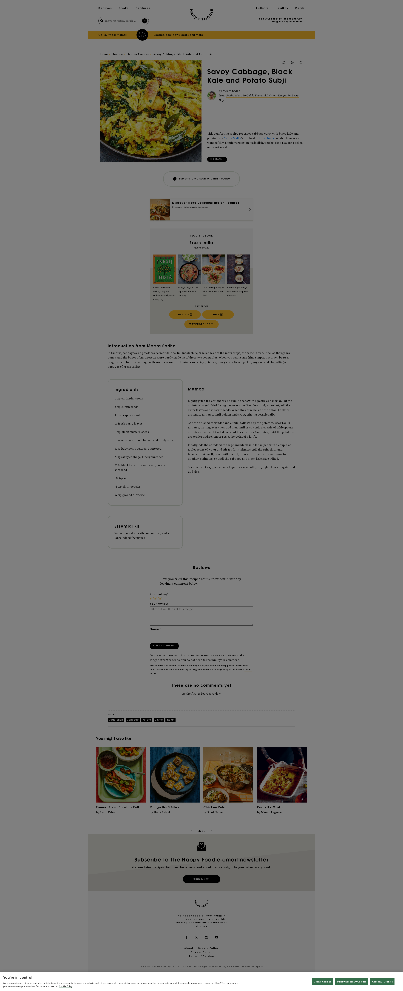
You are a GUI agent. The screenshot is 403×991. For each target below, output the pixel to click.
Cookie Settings (322, 981)
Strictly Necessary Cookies (351, 981)
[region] (201, 981)
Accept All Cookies (382, 981)
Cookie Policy (65, 986)
